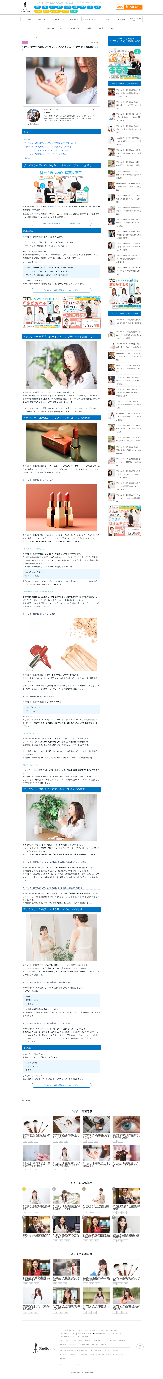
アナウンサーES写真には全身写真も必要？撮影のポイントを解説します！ (128, 323)
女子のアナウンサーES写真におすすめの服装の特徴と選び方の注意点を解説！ (128, 405)
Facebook (88, 1364)
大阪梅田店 (63, 1344)
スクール (99, 1212)
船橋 (97, 7)
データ (97, 1283)
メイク (62, 28)
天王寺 (46, 11)
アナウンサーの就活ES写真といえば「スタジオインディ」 (61, 223)
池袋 (45, 7)
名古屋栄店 (104, 1344)
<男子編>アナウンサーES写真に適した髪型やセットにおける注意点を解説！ (128, 187)
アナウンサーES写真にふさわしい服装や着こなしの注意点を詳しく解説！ (128, 105)
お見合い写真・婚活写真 (103, 1354)
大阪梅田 (38, 11)
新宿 (37, 7)
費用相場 (92, 1212)
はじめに (27, 139)
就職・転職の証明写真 (66, 1350)
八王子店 (105, 1340)
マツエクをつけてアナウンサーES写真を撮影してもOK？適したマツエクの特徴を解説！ (126, 1136)
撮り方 (96, 1241)
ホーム (24, 37)
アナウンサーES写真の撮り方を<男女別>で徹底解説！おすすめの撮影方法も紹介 (128, 117)
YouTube (79, 1364)
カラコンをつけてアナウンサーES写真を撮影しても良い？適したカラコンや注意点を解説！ (36, 1164)
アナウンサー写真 (118, 1354)
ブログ (29, 37)
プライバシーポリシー (84, 1333)
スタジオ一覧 (104, 19)
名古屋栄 (74, 11)
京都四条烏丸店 (85, 1344)
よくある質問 (120, 19)
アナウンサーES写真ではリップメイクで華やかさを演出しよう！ (50, 143)
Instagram (70, 1364)
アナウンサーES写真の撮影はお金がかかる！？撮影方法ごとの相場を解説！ (128, 211)
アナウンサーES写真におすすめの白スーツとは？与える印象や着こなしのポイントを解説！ (128, 335)
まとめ (27, 158)
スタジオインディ (55, 206)
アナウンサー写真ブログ (135, 19)
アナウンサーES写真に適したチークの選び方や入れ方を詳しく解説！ (126, 1164)
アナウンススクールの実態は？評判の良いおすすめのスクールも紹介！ (96, 1207)
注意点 (100, 28)
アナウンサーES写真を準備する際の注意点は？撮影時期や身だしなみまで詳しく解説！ (128, 235)
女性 (25, 1141)
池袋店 (68, 1340)
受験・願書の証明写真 (82, 1350)
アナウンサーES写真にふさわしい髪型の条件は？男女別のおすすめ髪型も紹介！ (128, 175)
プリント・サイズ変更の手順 (80, 1336)
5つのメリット (58, 19)
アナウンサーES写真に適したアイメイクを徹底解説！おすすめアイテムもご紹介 (128, 259)
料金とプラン (43, 19)
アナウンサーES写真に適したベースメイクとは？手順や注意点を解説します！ (128, 271)
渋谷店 (74, 1340)
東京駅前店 (88, 1340)
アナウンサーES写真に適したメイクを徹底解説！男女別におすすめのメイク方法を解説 (66, 1164)
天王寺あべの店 (73, 1344)
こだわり (28, 19)
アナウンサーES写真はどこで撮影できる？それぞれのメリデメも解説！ (128, 199)
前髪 (124, 1212)
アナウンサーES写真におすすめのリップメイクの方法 (46, 150)
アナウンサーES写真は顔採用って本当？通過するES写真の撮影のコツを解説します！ (128, 93)
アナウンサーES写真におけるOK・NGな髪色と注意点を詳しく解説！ (96, 1307)
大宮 (90, 7)
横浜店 (80, 1340)
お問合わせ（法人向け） (103, 1333)
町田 (75, 7)
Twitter (62, 1364)
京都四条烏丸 (55, 11)
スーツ (30, 1212)
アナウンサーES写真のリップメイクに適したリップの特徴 (47, 147)
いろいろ (50, 28)
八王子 (83, 7)
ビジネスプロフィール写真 (86, 1354)
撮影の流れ (74, 19)
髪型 (112, 28)
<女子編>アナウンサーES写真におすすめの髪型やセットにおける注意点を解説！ (128, 141)
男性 (36, 1141)
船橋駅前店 (122, 1340)
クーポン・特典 (89, 19)
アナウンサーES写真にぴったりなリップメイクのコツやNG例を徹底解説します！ (128, 498)
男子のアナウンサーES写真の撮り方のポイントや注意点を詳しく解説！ (128, 368)
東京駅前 (67, 7)
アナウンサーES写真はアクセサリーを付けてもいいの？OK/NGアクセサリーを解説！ (128, 247)
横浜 (59, 7)
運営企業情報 (65, 1336)
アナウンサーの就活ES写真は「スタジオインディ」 (61, 290)
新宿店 (62, 1340)
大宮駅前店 (113, 1340)
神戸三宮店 (95, 1344)
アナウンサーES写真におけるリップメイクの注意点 (45, 154)
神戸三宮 (65, 11)
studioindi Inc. (80, 1372)
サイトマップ (117, 1333)
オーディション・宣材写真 (68, 1354)
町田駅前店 (97, 1340)
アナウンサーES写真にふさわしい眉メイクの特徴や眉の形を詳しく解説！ (128, 129)
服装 (89, 28)
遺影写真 (62, 1359)
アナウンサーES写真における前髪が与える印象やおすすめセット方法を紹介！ (128, 153)
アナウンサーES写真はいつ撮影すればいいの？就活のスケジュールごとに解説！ (128, 223)
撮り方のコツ (76, 28)
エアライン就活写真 (97, 1350)
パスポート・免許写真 (111, 1350)
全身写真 (37, 1212)
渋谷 (52, 7)
